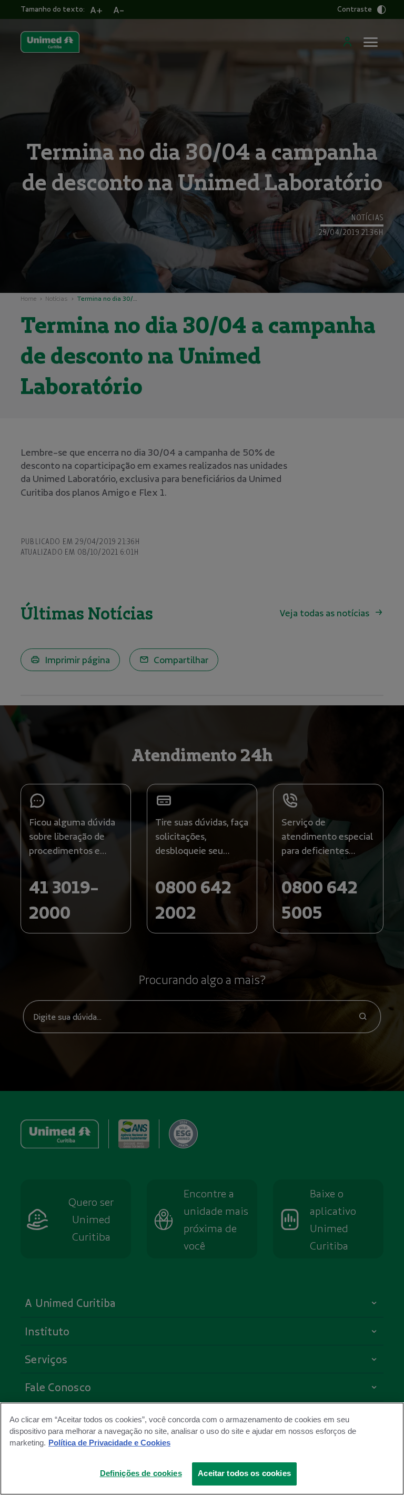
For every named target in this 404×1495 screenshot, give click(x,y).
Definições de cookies (141, 1473)
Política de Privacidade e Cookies (109, 1443)
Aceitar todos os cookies (244, 1473)
